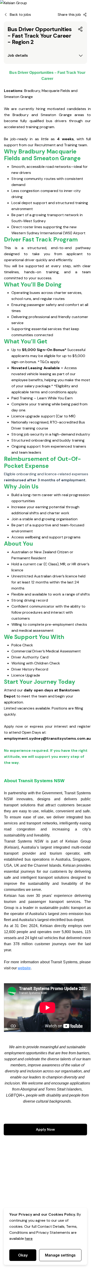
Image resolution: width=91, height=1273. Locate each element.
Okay (23, 1255)
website (24, 968)
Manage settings (60, 1255)
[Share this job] (80, 29)
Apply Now (45, 1129)
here (29, 1238)
